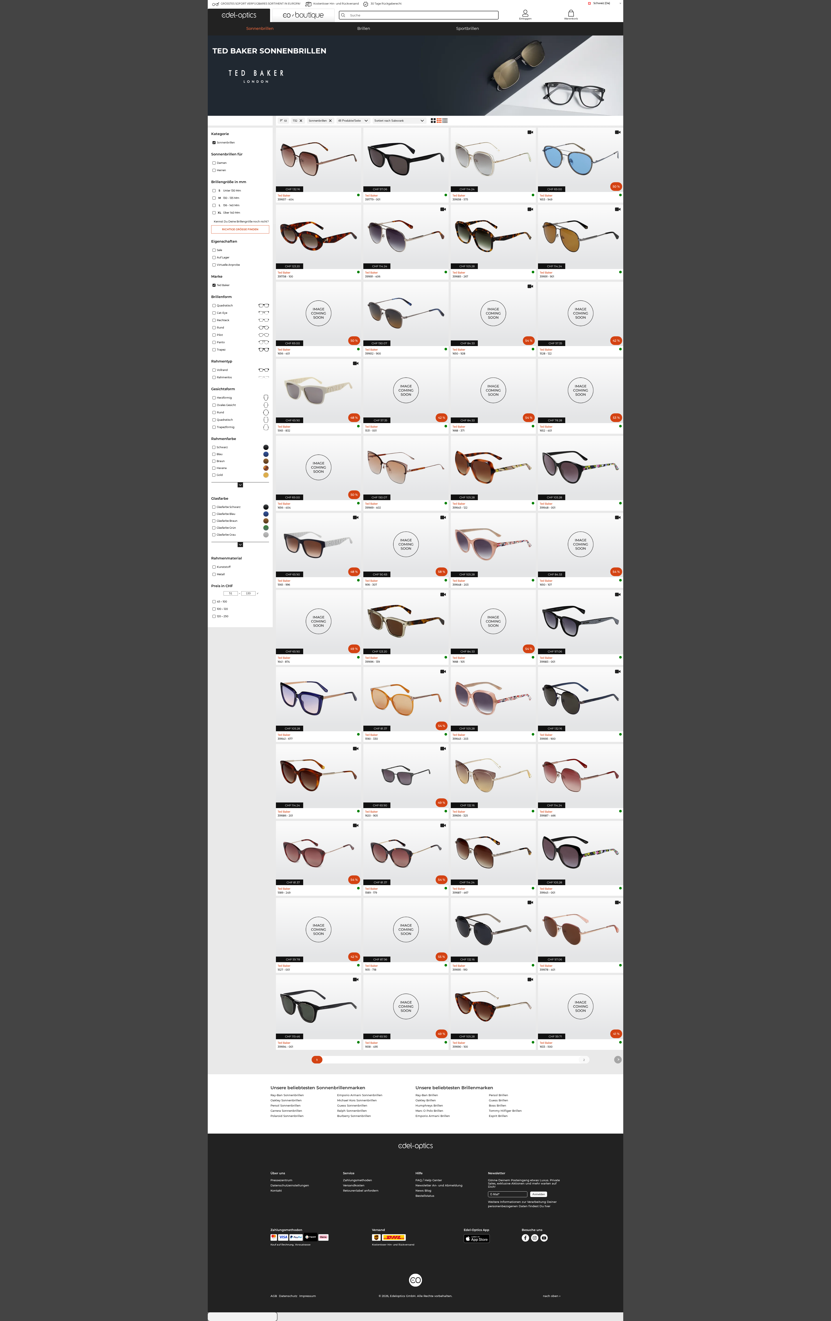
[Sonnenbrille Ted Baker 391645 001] (580, 851)
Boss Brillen (497, 1105)
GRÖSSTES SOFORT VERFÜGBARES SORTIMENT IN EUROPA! (260, 3)
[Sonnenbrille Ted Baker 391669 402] (406, 466)
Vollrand (222, 370)
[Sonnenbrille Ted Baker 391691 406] (406, 234)
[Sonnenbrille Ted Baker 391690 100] (493, 1005)
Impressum (307, 1296)
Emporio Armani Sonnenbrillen (359, 1095)
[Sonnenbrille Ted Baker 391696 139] (406, 620)
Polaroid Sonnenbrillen (287, 1116)
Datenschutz (288, 1296)
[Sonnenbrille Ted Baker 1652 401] (580, 389)
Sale (219, 250)
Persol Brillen (498, 1095)
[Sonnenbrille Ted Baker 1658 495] (406, 1005)
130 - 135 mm (229, 198)
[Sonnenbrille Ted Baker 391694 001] (318, 1005)
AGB (274, 1296)
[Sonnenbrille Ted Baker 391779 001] (406, 157)
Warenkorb (571, 18)
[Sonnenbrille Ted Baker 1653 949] (580, 157)
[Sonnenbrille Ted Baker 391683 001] (580, 620)
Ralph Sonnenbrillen (352, 1110)
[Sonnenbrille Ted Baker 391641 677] (318, 697)
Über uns (278, 1173)
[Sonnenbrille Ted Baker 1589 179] (406, 851)
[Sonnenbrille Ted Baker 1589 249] (318, 851)
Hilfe (419, 1173)
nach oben (551, 1296)
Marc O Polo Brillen (429, 1110)
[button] (239, 15)
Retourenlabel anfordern (360, 1190)
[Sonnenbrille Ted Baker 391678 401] (580, 928)
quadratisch (225, 419)
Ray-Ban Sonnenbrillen (287, 1095)
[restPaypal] (296, 1237)
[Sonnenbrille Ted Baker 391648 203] (493, 543)
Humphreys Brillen (429, 1105)
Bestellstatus (425, 1195)
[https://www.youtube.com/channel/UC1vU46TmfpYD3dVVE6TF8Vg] (544, 1238)
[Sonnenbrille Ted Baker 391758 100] (318, 234)
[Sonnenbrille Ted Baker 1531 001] (406, 389)
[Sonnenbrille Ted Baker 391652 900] (406, 312)
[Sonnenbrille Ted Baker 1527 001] (318, 928)
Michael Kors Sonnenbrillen (357, 1100)
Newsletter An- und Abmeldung (439, 1185)
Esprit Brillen (498, 1116)
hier (547, 1206)
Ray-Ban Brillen (427, 1095)
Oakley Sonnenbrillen (286, 1100)
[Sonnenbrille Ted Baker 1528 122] (580, 312)
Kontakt (276, 1190)
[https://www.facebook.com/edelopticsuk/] (525, 1238)
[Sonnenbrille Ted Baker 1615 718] (406, 928)
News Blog (423, 1190)
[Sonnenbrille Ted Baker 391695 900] (580, 697)
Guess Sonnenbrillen (352, 1105)
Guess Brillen (498, 1100)
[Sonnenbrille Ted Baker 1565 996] (318, 543)
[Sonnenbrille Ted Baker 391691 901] (580, 234)
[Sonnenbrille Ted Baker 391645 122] (493, 466)
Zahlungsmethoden (357, 1180)
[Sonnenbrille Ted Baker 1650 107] (580, 543)
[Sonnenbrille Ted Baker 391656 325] (493, 774)
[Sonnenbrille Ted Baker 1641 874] (318, 620)
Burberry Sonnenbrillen (354, 1116)
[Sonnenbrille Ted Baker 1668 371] (493, 389)
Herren (221, 170)
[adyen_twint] (310, 1237)
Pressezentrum (281, 1180)
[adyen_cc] (274, 1237)
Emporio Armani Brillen (433, 1116)
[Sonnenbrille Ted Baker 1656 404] (318, 466)
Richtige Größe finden (240, 229)
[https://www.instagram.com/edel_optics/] (534, 1238)
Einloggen (525, 18)
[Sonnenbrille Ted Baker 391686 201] (318, 774)
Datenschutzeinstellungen (290, 1185)
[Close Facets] (240, 121)
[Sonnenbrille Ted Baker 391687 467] (493, 851)
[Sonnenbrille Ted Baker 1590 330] (406, 697)
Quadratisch (225, 305)
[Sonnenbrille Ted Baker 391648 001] (580, 466)
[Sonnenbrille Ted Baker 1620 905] (406, 774)
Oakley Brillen (426, 1100)
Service (348, 1173)
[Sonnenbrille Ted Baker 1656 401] (318, 312)
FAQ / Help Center (429, 1180)
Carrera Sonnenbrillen (286, 1110)
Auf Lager (223, 257)
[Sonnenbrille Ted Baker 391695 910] (493, 928)
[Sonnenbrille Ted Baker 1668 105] (493, 620)
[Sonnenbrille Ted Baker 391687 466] (580, 774)
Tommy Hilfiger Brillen (505, 1110)
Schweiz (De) (601, 3)
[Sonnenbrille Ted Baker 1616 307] (406, 543)
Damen (222, 162)
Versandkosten (353, 1185)
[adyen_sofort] (323, 1237)
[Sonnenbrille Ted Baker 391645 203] (493, 697)
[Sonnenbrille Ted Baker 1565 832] (318, 389)
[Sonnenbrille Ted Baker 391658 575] (493, 157)
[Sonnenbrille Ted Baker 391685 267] (493, 234)
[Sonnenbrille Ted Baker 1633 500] (580, 1005)
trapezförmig (225, 427)
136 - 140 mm (229, 205)
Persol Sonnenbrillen (286, 1105)
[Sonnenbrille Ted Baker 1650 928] (493, 312)
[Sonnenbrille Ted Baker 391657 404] (318, 157)
